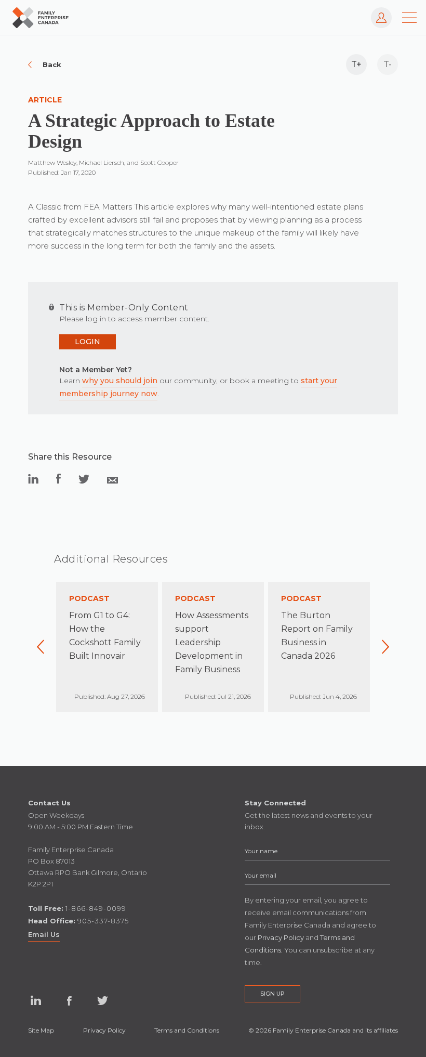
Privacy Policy (104, 1030)
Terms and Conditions (186, 1030)
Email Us (44, 934)
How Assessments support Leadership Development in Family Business (211, 642)
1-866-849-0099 (95, 908)
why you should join (119, 380)
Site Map (41, 1030)
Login (87, 341)
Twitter (102, 1001)
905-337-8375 (103, 921)
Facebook (69, 1001)
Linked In (36, 1001)
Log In (376, 12)
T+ (356, 64)
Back (52, 64)
